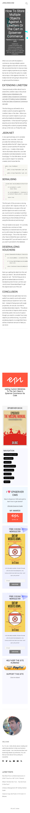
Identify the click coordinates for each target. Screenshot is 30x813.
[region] (15, 170)
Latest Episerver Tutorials (10, 466)
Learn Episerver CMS (15, 45)
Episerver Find (7, 474)
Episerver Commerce (15, 47)
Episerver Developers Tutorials (11, 454)
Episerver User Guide (9, 477)
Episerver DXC (7, 462)
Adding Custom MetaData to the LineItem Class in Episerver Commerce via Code (14, 96)
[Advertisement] (15, 690)
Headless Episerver (8, 458)
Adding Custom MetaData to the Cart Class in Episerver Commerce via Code (15, 101)
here (7, 156)
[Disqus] (15, 350)
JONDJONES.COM (8, 3)
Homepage (15, 44)
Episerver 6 (7, 481)
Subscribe (15, 584)
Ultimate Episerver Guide (15, 506)
